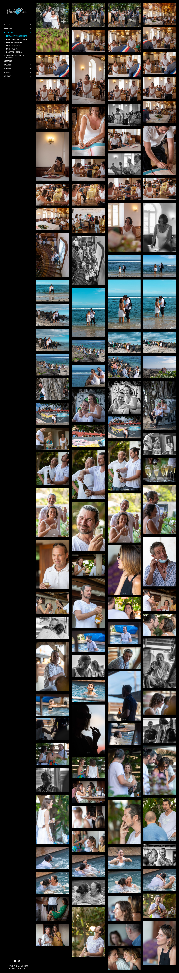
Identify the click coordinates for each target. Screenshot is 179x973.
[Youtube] (19, 961)
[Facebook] (15, 961)
